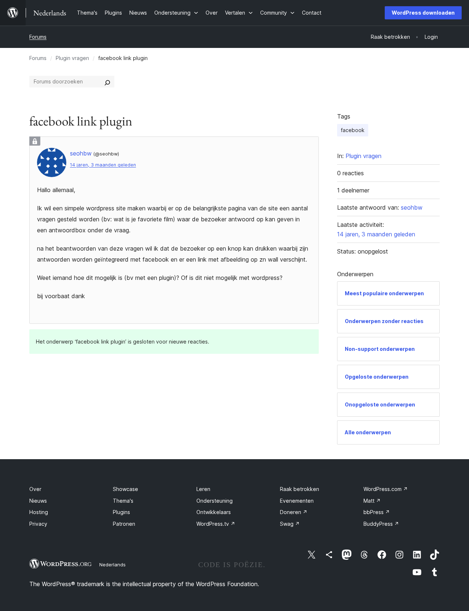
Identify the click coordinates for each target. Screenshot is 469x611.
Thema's (123, 501)
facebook (353, 130)
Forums (38, 37)
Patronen (124, 524)
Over (35, 489)
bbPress (376, 512)
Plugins (121, 512)
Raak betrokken (299, 489)
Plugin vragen (72, 58)
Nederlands (112, 564)
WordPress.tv (215, 524)
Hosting (38, 512)
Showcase (125, 489)
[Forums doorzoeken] (107, 81)
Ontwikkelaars (213, 512)
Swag (290, 524)
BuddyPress (381, 524)
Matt (372, 501)
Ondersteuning (214, 501)
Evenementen (297, 501)
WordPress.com (385, 489)
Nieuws (38, 501)
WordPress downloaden (423, 13)
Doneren (293, 512)
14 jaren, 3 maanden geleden (103, 165)
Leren (203, 489)
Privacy (38, 524)
